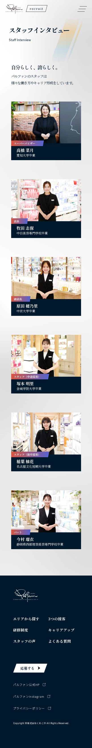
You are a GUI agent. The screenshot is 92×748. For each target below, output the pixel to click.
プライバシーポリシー (29, 708)
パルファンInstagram (28, 696)
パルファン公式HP (26, 684)
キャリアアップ (61, 630)
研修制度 (20, 630)
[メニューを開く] (82, 9)
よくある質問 (59, 641)
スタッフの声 (24, 641)
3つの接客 (57, 618)
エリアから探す (26, 618)
